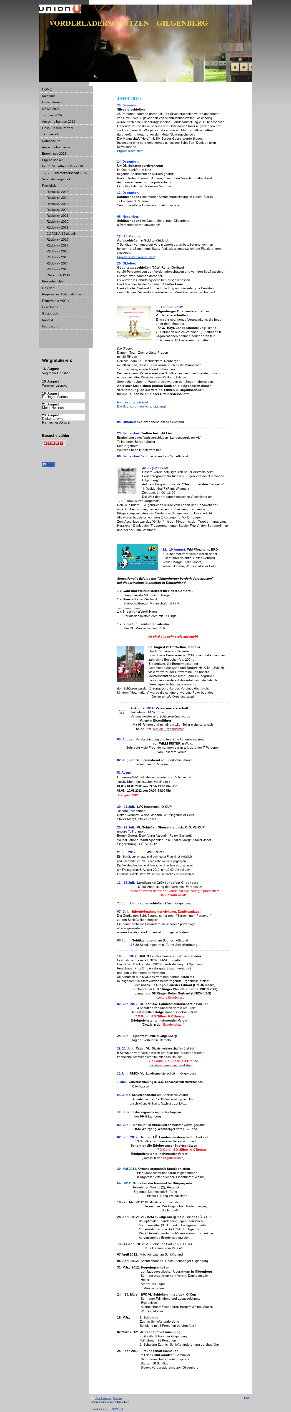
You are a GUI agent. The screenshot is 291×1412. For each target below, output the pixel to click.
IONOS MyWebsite (113, 1409)
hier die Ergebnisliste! (132, 402)
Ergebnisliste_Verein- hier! (136, 257)
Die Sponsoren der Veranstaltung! (141, 406)
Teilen (50, 464)
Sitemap (117, 1398)
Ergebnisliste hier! (130, 151)
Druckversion (103, 1398)
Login (247, 1397)
